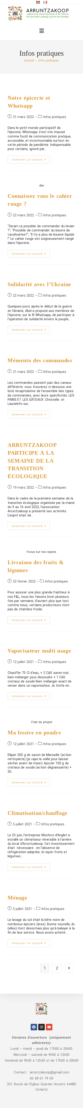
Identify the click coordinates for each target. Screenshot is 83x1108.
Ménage (17, 898)
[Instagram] (41, 1027)
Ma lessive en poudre (34, 733)
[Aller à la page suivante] (69, 968)
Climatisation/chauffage (38, 813)
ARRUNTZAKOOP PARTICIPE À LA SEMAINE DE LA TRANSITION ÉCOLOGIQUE (32, 460)
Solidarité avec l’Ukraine (39, 284)
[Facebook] (34, 1027)
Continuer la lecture (31, 158)
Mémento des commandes (40, 360)
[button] (41, 31)
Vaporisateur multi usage (39, 651)
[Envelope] (49, 1027)
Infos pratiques (48, 60)
